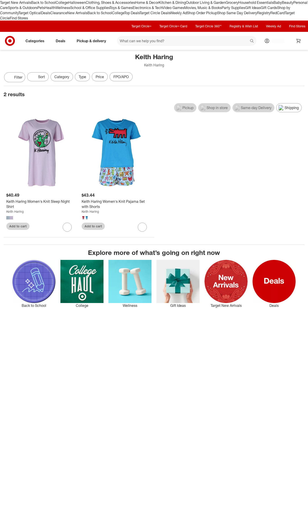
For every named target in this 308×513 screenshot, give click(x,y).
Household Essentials (256, 2)
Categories (34, 41)
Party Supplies (233, 7)
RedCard (277, 13)
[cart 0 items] (298, 41)
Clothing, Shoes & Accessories (110, 2)
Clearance (58, 13)
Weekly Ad (178, 13)
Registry (263, 13)
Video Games (173, 7)
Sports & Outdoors (22, 7)
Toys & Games (121, 7)
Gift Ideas (253, 7)
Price (100, 77)
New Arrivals (77, 13)
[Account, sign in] (276, 41)
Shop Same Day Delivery (237, 13)
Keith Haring (15, 211)
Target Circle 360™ (208, 26)
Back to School (43, 2)
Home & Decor (147, 2)
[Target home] (10, 40)
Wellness (62, 7)
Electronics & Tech (147, 7)
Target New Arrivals (15, 2)
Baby (278, 2)
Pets (41, 7)
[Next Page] (299, 77)
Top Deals (132, 13)
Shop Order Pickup (202, 13)
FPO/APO (121, 77)
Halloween (77, 2)
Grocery (231, 2)
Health (50, 7)
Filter (18, 77)
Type (82, 77)
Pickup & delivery (91, 41)
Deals (45, 13)
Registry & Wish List (244, 26)
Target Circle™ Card (173, 26)
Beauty (287, 2)
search (252, 41)
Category (61, 77)
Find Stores (19, 18)
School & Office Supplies (90, 7)
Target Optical (29, 13)
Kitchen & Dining (172, 2)
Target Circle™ (141, 26)
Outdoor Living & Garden (205, 2)
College (62, 2)
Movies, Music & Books (203, 7)
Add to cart (18, 226)
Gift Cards (269, 7)
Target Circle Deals (155, 13)
